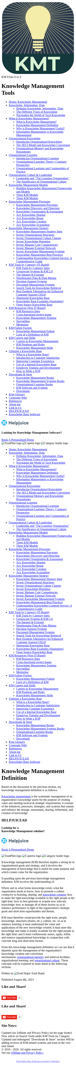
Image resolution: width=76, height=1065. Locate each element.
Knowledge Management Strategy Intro (39, 231)
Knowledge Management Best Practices (39, 254)
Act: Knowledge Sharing (30, 214)
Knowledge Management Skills (34, 347)
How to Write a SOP (28, 371)
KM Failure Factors (20, 327)
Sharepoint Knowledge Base (33, 298)
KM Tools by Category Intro (33, 268)
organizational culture (47, 960)
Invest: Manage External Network (36, 248)
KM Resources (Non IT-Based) (27, 308)
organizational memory (30, 957)
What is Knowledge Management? (29, 118)
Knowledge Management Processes (29, 201)
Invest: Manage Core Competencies (37, 244)
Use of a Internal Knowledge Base (36, 364)
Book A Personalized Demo (17, 439)
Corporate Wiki (18, 397)
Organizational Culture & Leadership (30, 175)
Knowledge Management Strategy (29, 228)
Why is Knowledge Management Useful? (40, 128)
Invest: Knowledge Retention (33, 241)
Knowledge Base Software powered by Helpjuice (38, 1061)
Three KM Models (27, 194)
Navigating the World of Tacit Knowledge (40, 115)
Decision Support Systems (31, 281)
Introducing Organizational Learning (37, 158)
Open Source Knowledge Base (34, 304)
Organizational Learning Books (34, 384)
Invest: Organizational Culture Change (38, 238)
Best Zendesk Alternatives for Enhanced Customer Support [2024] (39, 293)
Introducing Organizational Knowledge (39, 141)
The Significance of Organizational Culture (41, 181)
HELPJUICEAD (19, 411)
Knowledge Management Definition (37, 125)
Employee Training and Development (38, 367)
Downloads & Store (20, 374)
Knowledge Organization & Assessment (39, 211)
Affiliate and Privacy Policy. (27, 1052)
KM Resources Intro (28, 311)
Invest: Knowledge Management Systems (40, 251)
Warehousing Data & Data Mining (36, 278)
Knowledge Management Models (28, 185)
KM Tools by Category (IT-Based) (29, 264)
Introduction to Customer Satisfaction (38, 357)
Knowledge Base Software (24, 414)
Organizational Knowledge (24, 138)
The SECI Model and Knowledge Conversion (43, 145)
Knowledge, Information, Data (27, 105)
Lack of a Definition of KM (32, 334)
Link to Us (15, 407)
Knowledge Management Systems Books (40, 381)
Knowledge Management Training (36, 317)
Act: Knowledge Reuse (30, 218)
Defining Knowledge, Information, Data (39, 108)
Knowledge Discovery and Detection (38, 208)
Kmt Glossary (17, 394)
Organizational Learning (23, 155)
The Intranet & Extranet (30, 274)
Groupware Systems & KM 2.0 (34, 271)
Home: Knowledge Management (28, 101)
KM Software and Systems (32, 387)
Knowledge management (16, 796)
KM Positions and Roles (30, 344)
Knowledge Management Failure (35, 331)
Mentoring (22, 324)
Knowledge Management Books (35, 377)
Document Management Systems (35, 284)
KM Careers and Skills (22, 337)
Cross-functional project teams (33, 314)
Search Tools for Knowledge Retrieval (38, 288)
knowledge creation (54, 894)
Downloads (23, 391)
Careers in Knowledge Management (37, 341)
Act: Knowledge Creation (31, 221)
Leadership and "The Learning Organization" (42, 178)
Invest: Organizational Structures (35, 234)
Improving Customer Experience (35, 361)
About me (14, 404)
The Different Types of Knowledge (36, 111)
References (15, 401)
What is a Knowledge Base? (32, 354)
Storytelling (23, 321)
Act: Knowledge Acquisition (33, 224)
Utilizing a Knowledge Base (25, 351)
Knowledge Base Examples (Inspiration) (39, 301)
